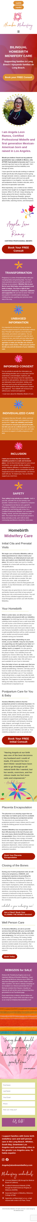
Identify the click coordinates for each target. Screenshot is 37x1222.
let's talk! (18, 1122)
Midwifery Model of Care (25, 394)
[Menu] (18, 31)
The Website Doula (18, 1210)
